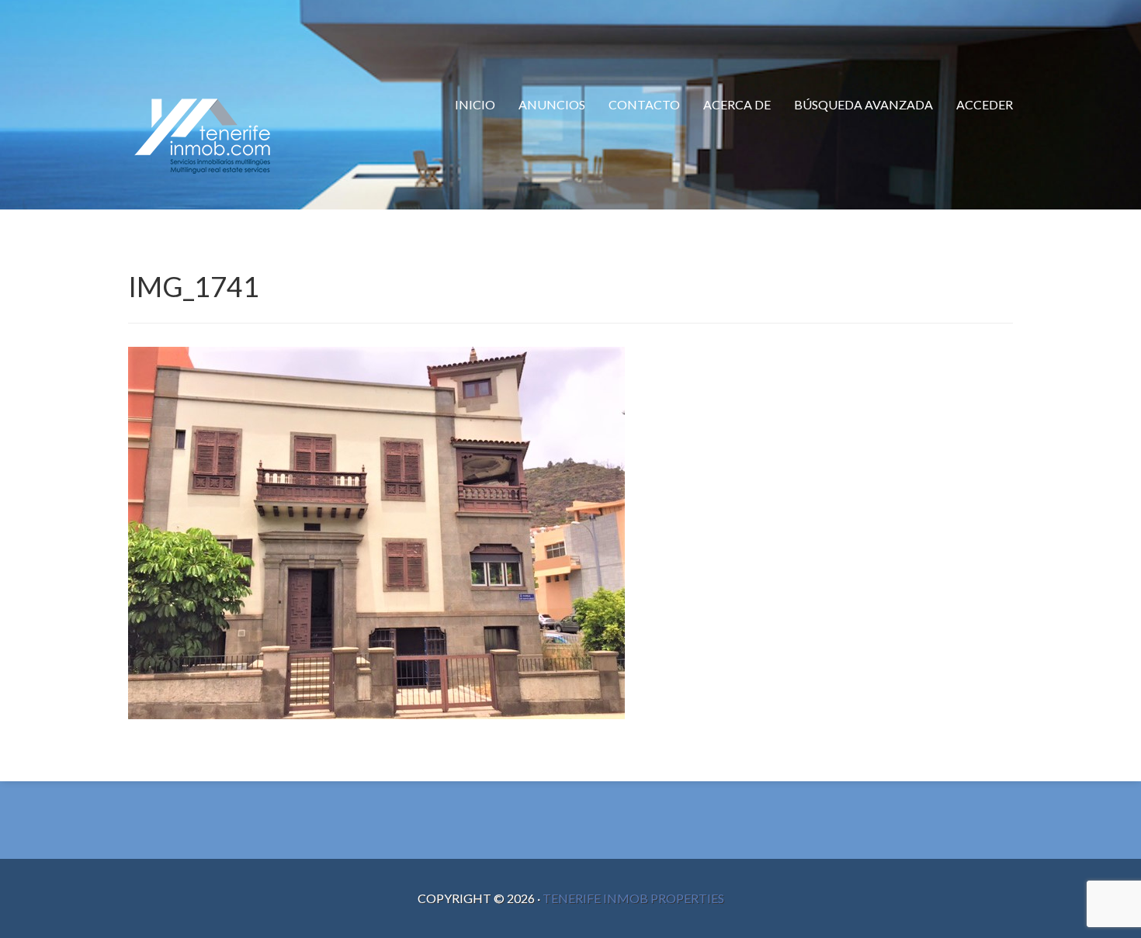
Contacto (644, 104)
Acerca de (737, 104)
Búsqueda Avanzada (863, 104)
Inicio (475, 104)
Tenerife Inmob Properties (633, 898)
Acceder (984, 104)
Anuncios (551, 104)
